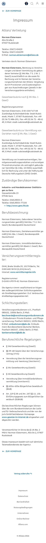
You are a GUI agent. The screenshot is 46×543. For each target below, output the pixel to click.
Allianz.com (23, 524)
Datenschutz (23, 496)
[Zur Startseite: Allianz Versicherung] (3, 4)
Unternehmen (23, 513)
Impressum (23, 490)
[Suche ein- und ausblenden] (31, 4)
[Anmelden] (37, 3)
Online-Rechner (23, 519)
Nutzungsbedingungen (23, 507)
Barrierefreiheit (23, 502)
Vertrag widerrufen (22, 473)
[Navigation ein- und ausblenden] (42, 4)
